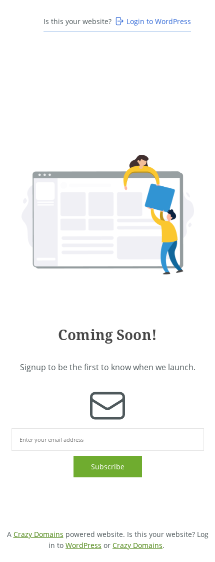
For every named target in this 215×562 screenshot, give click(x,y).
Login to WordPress (158, 21)
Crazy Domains (39, 534)
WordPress (84, 545)
